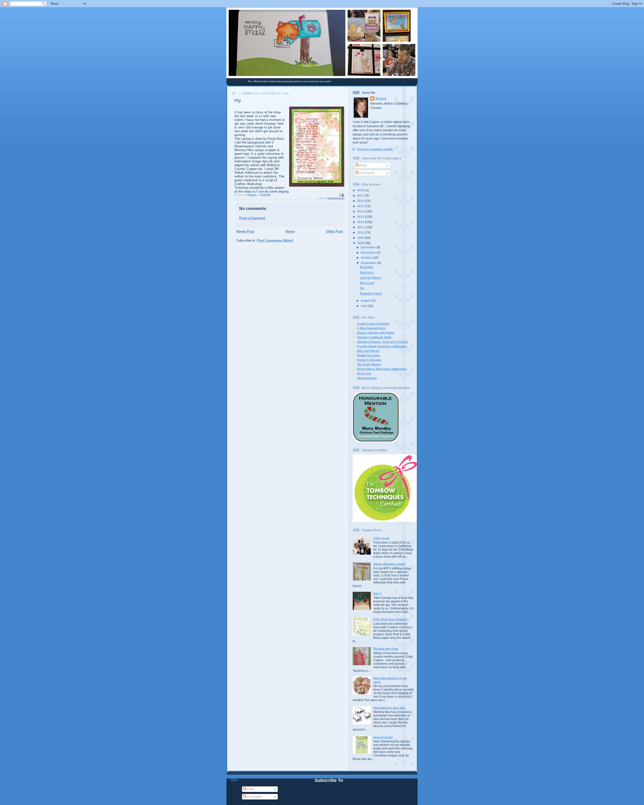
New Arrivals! (383, 737)
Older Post (334, 231)
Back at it (367, 272)
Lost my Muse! (370, 277)
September (369, 262)
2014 (361, 211)
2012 (361, 221)
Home (290, 231)
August (366, 300)
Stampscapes (367, 378)
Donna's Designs (369, 360)
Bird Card (367, 283)
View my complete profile (375, 149)
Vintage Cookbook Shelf (374, 337)
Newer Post (245, 231)
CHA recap (381, 538)
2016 (361, 200)
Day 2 (377, 593)
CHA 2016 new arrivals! (390, 619)
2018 (361, 190)
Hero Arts (364, 373)
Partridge (366, 267)
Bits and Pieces (368, 350)
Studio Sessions (368, 355)
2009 (361, 237)
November (369, 252)
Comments (366, 172)
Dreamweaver (336, 198)
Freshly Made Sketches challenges (382, 346)
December (369, 247)
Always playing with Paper (375, 332)
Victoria (380, 98)
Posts (362, 165)
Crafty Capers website (373, 323)
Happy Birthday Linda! (389, 564)
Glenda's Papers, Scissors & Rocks (382, 341)
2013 (361, 216)
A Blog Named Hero (371, 328)
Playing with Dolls (385, 648)
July (364, 305)
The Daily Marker (369, 364)
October (367, 257)
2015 (361, 206)
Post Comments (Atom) (275, 240)
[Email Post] (341, 194)
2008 (361, 243)
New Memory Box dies (389, 707)
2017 (361, 195)
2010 (361, 232)
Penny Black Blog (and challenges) (382, 369)
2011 (361, 227)
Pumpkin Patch (371, 293)
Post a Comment (252, 218)
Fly (362, 288)
